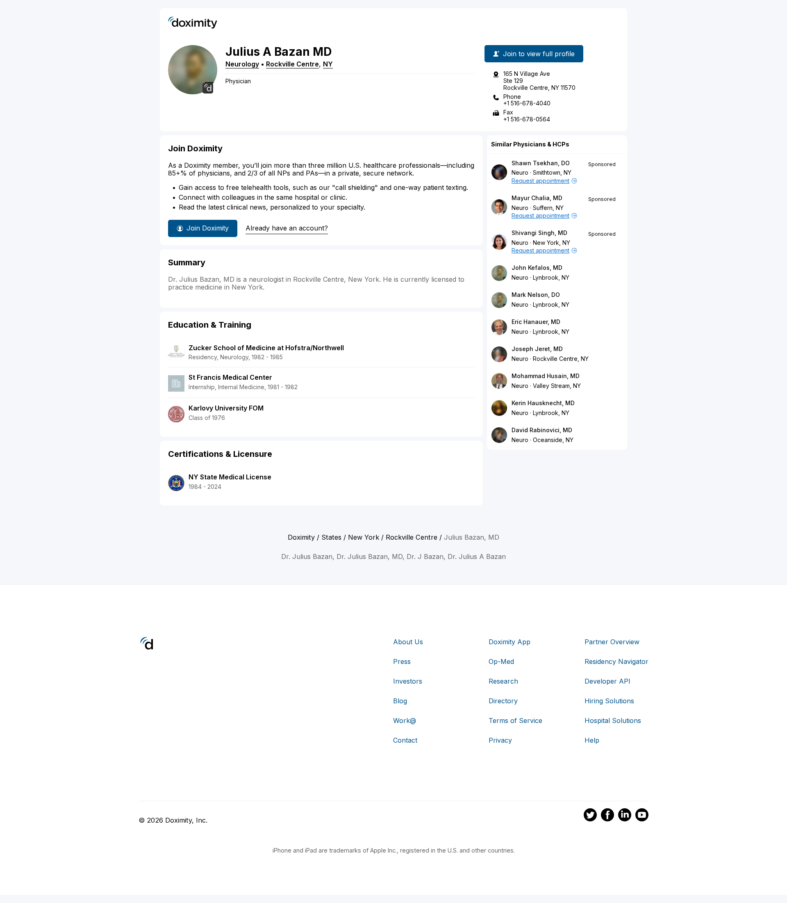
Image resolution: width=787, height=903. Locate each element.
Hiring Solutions (609, 701)
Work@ (404, 720)
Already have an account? (287, 228)
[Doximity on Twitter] (590, 816)
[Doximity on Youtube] (641, 816)
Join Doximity (208, 228)
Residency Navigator (616, 661)
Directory (503, 701)
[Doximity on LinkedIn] (624, 816)
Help (592, 740)
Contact (405, 740)
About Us (408, 642)
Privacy (500, 740)
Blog (400, 701)
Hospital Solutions (613, 720)
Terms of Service (515, 720)
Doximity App (509, 642)
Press (402, 661)
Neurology (242, 64)
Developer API (607, 681)
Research (503, 681)
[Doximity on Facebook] (607, 816)
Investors (407, 681)
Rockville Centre (292, 64)
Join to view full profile (539, 54)
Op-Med (501, 661)
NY (328, 64)
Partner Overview (612, 642)
